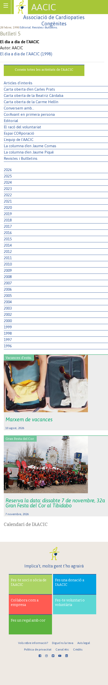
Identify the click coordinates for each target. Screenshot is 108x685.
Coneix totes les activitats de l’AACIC (44, 69)
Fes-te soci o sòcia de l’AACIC (28, 582)
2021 (8, 201)
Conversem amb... (19, 108)
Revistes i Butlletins (20, 158)
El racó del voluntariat (22, 127)
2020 (8, 207)
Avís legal (83, 643)
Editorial (11, 121)
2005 (8, 295)
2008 (8, 277)
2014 (8, 245)
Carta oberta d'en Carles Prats (29, 89)
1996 (8, 346)
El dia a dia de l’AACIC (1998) (26, 54)
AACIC (43, 7)
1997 (8, 339)
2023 (8, 188)
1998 (8, 333)
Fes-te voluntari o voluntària (70, 602)
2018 (8, 220)
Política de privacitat (37, 649)
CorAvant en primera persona (29, 114)
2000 (8, 321)
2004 (8, 302)
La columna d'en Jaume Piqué (29, 152)
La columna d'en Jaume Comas (30, 146)
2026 (8, 170)
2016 (8, 233)
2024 (8, 182)
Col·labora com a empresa (24, 602)
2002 (8, 314)
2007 (8, 283)
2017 (8, 226)
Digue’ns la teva (62, 643)
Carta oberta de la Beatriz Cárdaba (33, 95)
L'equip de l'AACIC (18, 139)
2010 (8, 264)
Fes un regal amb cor (28, 620)
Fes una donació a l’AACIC (69, 582)
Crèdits (77, 649)
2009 (8, 270)
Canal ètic (62, 649)
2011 (8, 258)
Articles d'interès (18, 83)
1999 (8, 327)
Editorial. (26, 27)
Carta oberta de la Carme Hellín (31, 102)
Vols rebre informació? (33, 643)
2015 (8, 239)
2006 (8, 289)
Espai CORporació (19, 133)
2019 (8, 214)
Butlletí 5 (10, 33)
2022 (8, 195)
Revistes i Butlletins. (45, 27)
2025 (8, 176)
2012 (8, 251)
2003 (8, 308)
